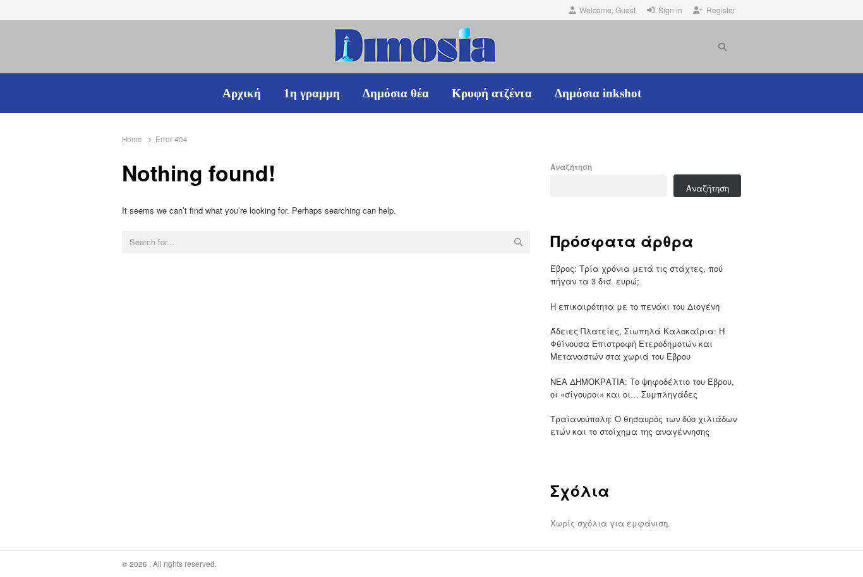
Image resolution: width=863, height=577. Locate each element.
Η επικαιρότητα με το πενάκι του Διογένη (635, 306)
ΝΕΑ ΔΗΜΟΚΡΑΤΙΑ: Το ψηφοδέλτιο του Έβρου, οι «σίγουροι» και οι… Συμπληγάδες (642, 387)
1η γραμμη (312, 93)
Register (720, 9)
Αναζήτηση (571, 167)
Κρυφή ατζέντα (492, 93)
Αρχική (241, 93)
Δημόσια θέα (396, 93)
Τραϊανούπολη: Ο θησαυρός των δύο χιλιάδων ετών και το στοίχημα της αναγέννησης (643, 425)
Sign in (670, 9)
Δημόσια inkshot (598, 93)
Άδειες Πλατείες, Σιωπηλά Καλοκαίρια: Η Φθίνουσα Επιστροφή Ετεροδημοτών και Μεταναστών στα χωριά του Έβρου (637, 343)
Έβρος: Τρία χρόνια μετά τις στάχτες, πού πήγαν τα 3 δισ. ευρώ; (636, 274)
